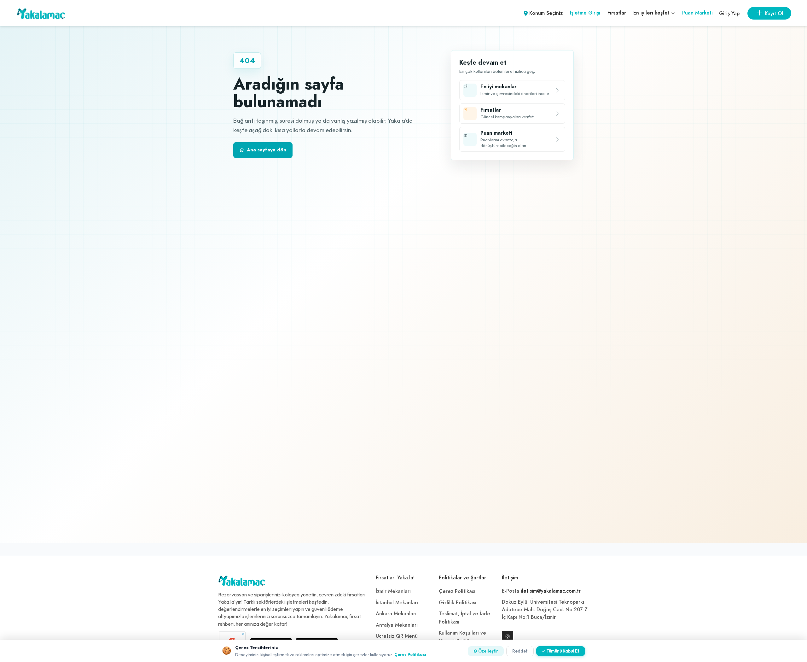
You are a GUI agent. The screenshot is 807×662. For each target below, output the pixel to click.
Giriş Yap (729, 13)
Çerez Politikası (457, 591)
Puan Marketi (697, 12)
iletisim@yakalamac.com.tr (551, 591)
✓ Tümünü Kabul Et (560, 650)
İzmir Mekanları (393, 591)
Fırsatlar (616, 12)
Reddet (520, 650)
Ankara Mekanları (396, 613)
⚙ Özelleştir (485, 650)
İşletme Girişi (585, 12)
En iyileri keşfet (652, 12)
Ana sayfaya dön (266, 150)
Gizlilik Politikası (457, 602)
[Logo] (241, 582)
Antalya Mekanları (397, 625)
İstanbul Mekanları (397, 602)
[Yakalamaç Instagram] (507, 636)
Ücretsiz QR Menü (397, 636)
